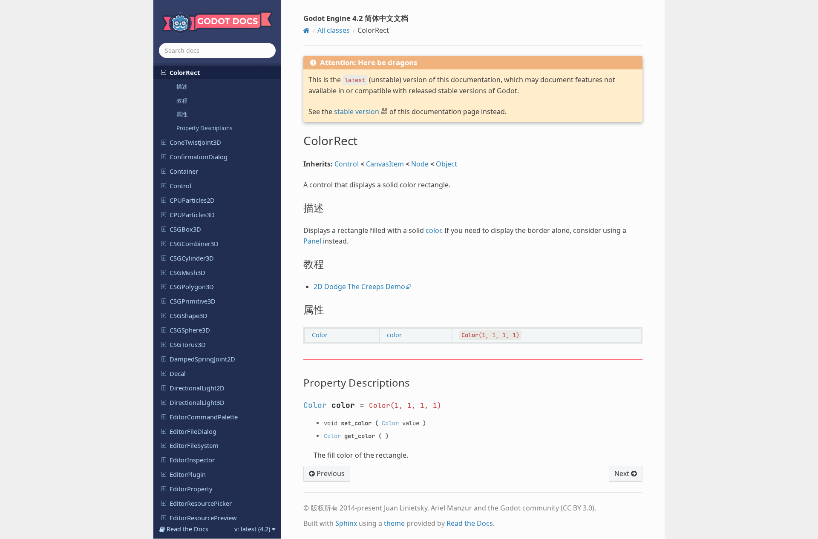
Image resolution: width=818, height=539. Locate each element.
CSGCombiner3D (194, 243)
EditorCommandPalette (204, 417)
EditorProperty (191, 489)
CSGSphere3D (190, 330)
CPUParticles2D (192, 200)
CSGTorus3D (188, 344)
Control (180, 185)
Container (184, 171)
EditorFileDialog (193, 431)
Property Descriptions (204, 128)
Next (622, 473)
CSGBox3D (185, 229)
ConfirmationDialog (199, 156)
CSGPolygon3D (192, 286)
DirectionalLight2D (197, 388)
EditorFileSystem (194, 445)
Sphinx (346, 523)
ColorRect (185, 72)
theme (394, 523)
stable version (356, 111)
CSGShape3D (188, 315)
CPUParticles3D (192, 214)
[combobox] (217, 50)
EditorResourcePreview (203, 517)
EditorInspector (192, 460)
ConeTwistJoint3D (195, 142)
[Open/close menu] (163, 72)
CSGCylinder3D (192, 258)
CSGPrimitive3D (193, 301)
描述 (181, 86)
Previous (330, 473)
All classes (333, 30)
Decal (178, 373)
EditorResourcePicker (201, 503)
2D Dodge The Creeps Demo (359, 286)
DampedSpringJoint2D (202, 359)
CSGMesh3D (187, 272)
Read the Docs (469, 523)
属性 (181, 114)
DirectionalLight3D (197, 402)
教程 (181, 100)
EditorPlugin (188, 474)
